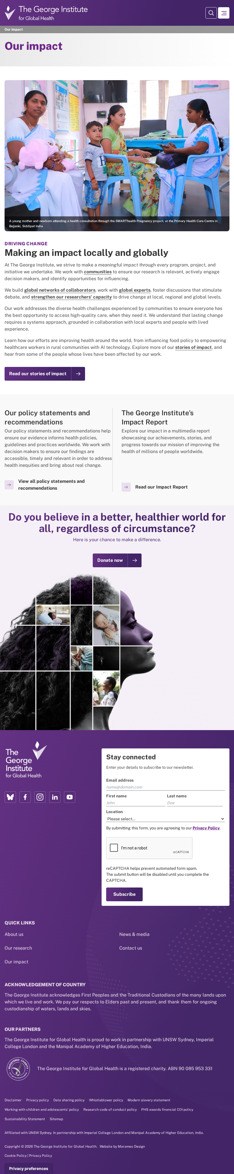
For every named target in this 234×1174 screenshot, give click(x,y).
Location (61, 574)
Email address (66, 543)
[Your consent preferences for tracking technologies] (29, 1168)
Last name (128, 559)
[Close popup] (180, 516)
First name (63, 559)
